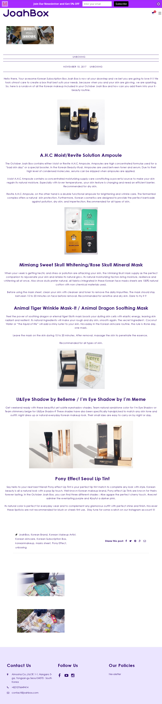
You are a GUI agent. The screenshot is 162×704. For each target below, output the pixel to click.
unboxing (21, 547)
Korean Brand (39, 534)
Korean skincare (25, 538)
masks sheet (43, 543)
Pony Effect (59, 543)
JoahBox (24, 534)
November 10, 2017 (75, 66)
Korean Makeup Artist (62, 534)
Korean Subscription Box (51, 538)
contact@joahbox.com (25, 692)
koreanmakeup (24, 543)
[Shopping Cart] (153, 13)
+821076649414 (20, 687)
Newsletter (115, 674)
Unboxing (79, 56)
